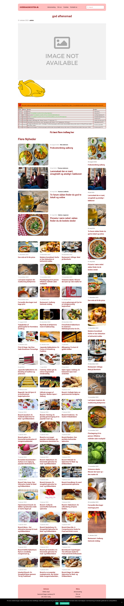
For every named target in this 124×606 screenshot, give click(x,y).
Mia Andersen (64, 144)
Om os (59, 7)
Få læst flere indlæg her (62, 132)
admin (32, 20)
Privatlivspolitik (65, 603)
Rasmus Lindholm (63, 191)
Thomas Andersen (63, 168)
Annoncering (51, 7)
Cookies (65, 7)
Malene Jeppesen (63, 215)
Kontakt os (73, 7)
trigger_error (29, 127)
